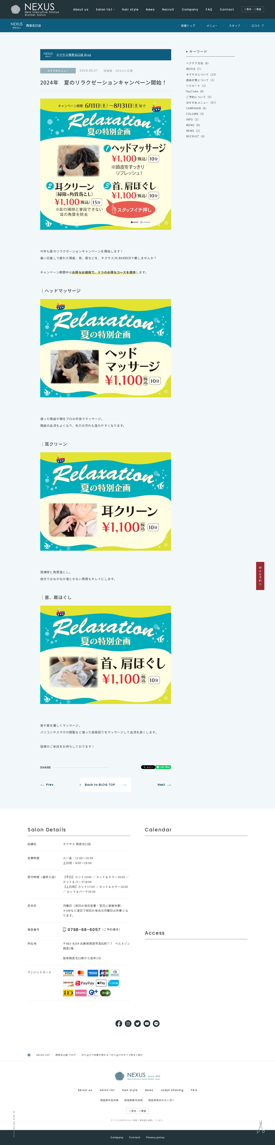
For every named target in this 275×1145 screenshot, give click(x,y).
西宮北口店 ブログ (66, 1054)
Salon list (104, 9)
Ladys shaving (172, 1090)
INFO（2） (193, 119)
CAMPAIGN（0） (197, 108)
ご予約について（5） (199, 97)
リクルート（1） (197, 86)
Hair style (130, 9)
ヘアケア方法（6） (198, 63)
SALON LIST (43, 1054)
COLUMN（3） (196, 114)
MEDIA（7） (194, 69)
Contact (227, 9)
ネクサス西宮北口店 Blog (73, 55)
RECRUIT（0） (196, 136)
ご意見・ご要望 (252, 9)
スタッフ (234, 25)
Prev (50, 785)
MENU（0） (194, 125)
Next (161, 785)
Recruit (168, 9)
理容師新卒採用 (133, 1100)
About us (80, 9)
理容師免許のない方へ (161, 1100)
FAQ (209, 9)
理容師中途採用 (109, 1100)
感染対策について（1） (201, 80)
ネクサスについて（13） (202, 74)
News (150, 9)
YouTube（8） (196, 91)
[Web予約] (260, 576)
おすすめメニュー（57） (202, 102)
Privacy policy (155, 1137)
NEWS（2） (194, 131)
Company (190, 9)
